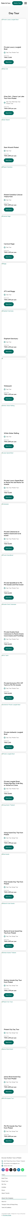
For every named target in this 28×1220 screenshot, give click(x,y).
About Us (4, 1201)
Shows (3, 1190)
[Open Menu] (25, 3)
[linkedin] (18, 1169)
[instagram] (7, 1169)
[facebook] (3, 1169)
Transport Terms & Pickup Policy (10, 1204)
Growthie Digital (7, 1215)
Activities (4, 1187)
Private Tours (5, 1181)
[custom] (14, 1169)
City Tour (4, 1184)
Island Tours (5, 1178)
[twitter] (10, 1169)
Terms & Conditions (6, 1207)
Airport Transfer (5, 1193)
